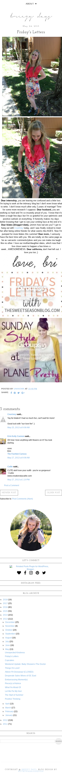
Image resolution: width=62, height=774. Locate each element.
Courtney (19, 228)
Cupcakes (9, 660)
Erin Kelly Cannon (15, 436)
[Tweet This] (18, 393)
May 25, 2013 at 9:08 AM (18, 427)
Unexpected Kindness (15, 652)
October (9, 630)
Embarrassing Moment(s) (16, 679)
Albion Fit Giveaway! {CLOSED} (19, 672)
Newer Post (9, 493)
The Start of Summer (14, 695)
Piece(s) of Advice (13, 683)
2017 (5, 603)
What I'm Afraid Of (13, 687)
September (10, 634)
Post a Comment (11, 485)
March (8, 708)
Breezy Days (29, 770)
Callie (10, 466)
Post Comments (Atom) (22, 499)
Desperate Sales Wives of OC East (20, 676)
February (9, 711)
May (7, 649)
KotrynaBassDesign (31, 771)
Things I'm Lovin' (12, 668)
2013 (5, 619)
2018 (5, 599)
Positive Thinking (12, 699)
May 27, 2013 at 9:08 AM (18, 458)
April (7, 704)
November (10, 626)
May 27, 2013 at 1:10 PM (18, 479)
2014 (5, 615)
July (7, 641)
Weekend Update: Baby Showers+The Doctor (25, 664)
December (10, 622)
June (7, 645)
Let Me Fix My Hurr (13, 691)
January (9, 715)
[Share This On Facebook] (11, 393)
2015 (5, 611)
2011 (5, 724)
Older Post (53, 493)
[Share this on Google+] (23, 393)
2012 (5, 720)
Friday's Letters (12, 656)
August (8, 638)
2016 (5, 607)
